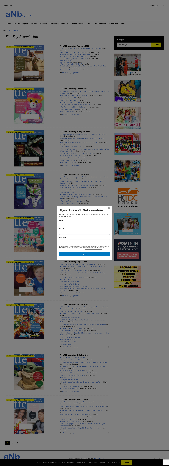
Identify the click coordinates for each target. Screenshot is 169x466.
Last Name (62, 237)
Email (61, 220)
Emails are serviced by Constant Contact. (93, 249)
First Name (63, 229)
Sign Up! (84, 254)
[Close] (108, 208)
